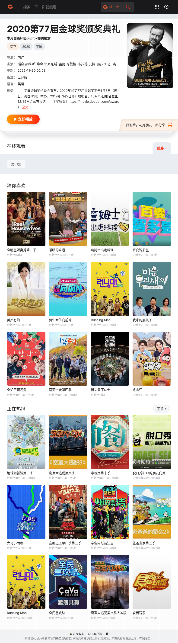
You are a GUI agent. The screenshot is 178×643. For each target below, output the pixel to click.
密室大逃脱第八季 (62, 473)
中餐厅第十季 (100, 473)
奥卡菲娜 (119, 64)
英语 (21, 84)
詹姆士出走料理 (102, 250)
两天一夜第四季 (60, 390)
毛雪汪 (137, 390)
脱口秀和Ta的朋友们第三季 (152, 473)
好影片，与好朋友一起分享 (145, 125)
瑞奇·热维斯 (26, 64)
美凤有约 (13, 320)
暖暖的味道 (57, 250)
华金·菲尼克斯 (47, 64)
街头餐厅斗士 (100, 390)
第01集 (16, 164)
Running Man (101, 320)
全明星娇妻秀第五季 (21, 250)
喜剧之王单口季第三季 (65, 543)
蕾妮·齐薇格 (67, 64)
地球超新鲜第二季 (20, 473)
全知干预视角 (16, 390)
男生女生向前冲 (60, 320)
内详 (21, 57)
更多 (160, 409)
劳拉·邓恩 (104, 64)
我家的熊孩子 (142, 320)
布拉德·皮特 (86, 64)
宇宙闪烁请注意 (102, 543)
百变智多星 (141, 250)
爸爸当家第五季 (144, 543)
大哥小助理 (15, 543)
